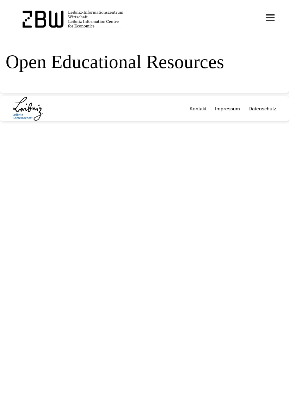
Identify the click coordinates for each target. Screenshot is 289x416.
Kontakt (198, 108)
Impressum (227, 108)
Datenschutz (262, 108)
